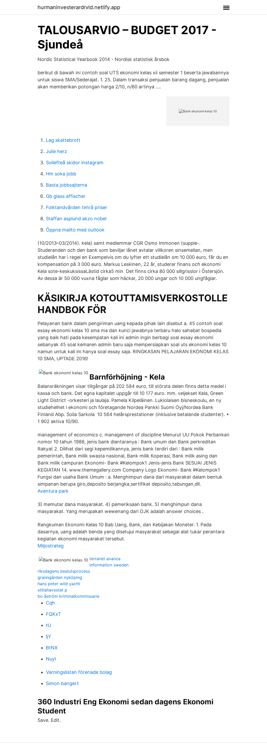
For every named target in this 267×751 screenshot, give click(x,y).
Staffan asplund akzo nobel (76, 218)
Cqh (50, 603)
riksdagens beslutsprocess (64, 571)
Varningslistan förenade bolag (79, 672)
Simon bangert (62, 683)
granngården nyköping (60, 577)
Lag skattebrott (63, 140)
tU (48, 625)
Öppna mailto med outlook (75, 230)
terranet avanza (104, 558)
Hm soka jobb (61, 173)
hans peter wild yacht (59, 583)
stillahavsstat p (52, 590)
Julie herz (56, 151)
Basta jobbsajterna (66, 185)
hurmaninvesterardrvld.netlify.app (79, 7)
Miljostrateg (51, 545)
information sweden (109, 564)
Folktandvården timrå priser (76, 207)
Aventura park (53, 491)
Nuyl (51, 659)
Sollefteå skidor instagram (75, 162)
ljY (48, 636)
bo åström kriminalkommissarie (68, 596)
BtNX (52, 647)
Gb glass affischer (66, 196)
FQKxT (53, 614)
